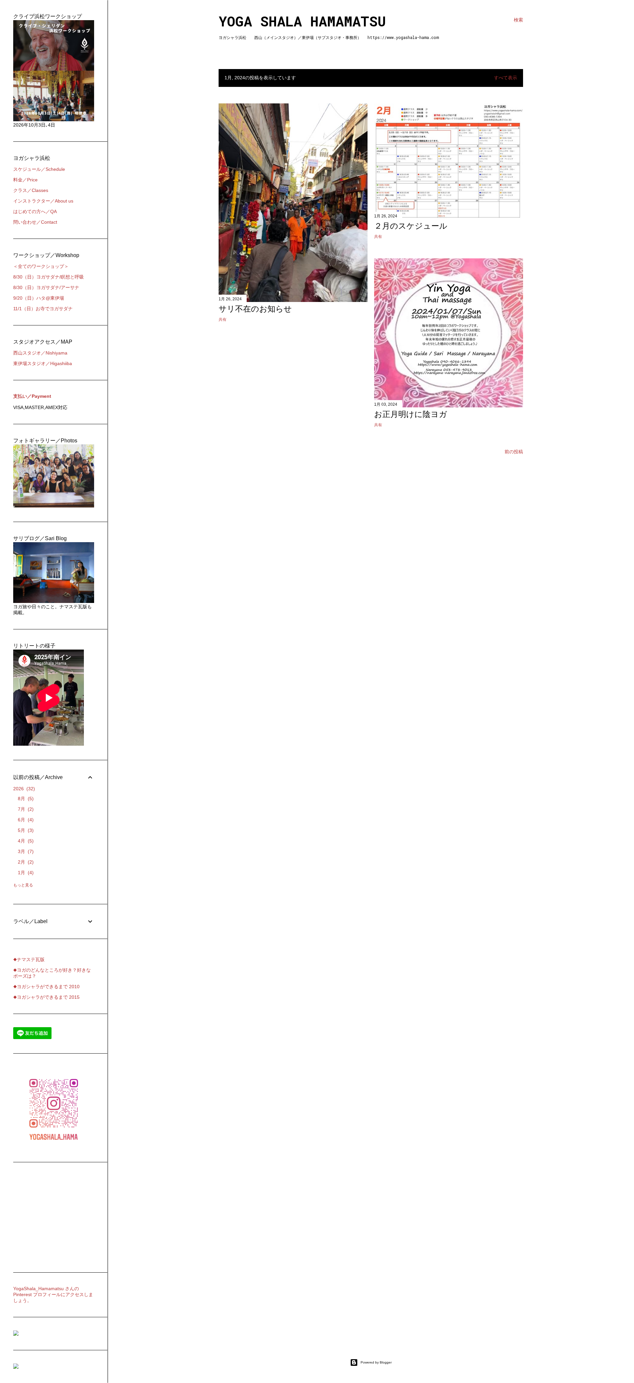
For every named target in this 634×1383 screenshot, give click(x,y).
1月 (25, 872)
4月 (25, 840)
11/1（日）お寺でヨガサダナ (43, 308)
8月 (25, 798)
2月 (25, 862)
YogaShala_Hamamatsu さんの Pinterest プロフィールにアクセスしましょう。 (53, 1294)
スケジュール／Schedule (39, 169)
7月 (25, 809)
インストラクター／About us (43, 201)
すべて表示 (505, 77)
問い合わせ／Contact (35, 222)
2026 (23, 788)
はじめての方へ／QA (35, 211)
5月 (25, 830)
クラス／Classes (30, 190)
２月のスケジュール (410, 225)
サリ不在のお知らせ (255, 308)
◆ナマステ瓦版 (29, 959)
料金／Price (25, 179)
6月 (25, 819)
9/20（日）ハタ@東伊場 (38, 298)
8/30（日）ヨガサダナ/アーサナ (46, 287)
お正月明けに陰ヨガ (410, 414)
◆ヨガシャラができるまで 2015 (46, 997)
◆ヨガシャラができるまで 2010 (46, 986)
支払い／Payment (32, 396)
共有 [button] (223, 319)
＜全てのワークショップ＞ (41, 266)
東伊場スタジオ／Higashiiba (42, 363)
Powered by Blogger (376, 1362)
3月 (25, 851)
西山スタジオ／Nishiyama (40, 352)
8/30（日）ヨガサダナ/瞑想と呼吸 (48, 277)
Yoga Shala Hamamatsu (302, 21)
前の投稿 (514, 451)
